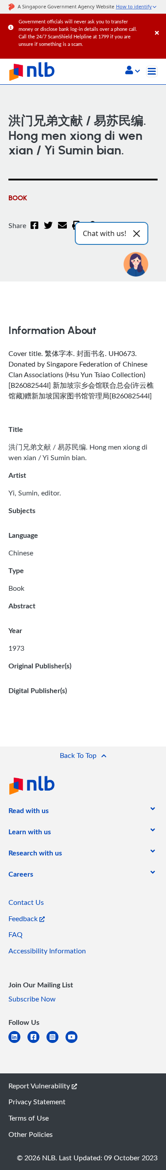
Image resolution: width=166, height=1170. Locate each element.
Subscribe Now (32, 999)
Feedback (23, 918)
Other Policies (30, 1134)
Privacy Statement (37, 1101)
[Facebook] (34, 230)
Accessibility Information (47, 951)
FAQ (15, 934)
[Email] (62, 230)
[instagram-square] (56, 1042)
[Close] (159, 24)
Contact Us (26, 902)
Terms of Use (28, 1118)
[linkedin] (17, 1042)
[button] (132, 71)
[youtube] (75, 1042)
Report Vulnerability (40, 1086)
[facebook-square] (36, 1042)
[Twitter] (48, 230)
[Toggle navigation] (152, 71)
